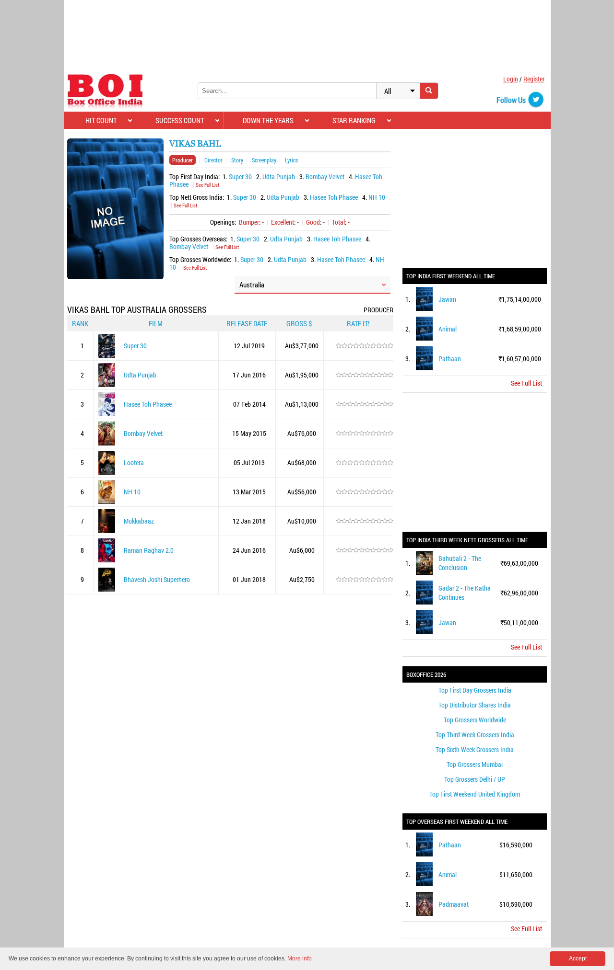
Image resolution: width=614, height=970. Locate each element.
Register (533, 78)
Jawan (447, 299)
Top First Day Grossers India (474, 690)
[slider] (364, 346)
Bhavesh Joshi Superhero (157, 579)
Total (338, 222)
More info (299, 958)
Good (313, 222)
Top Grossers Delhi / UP (474, 779)
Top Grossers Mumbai (475, 764)
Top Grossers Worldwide (475, 719)
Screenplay (264, 160)
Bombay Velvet (325, 176)
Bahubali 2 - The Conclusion (459, 563)
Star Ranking (354, 120)
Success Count (179, 120)
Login (510, 78)
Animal (447, 328)
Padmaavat (453, 904)
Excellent (282, 222)
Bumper (249, 222)
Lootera (134, 462)
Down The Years (268, 120)
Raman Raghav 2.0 (149, 550)
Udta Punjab (278, 176)
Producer (182, 160)
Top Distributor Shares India (474, 704)
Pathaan (449, 358)
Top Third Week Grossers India (475, 734)
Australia (251, 284)
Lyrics (291, 160)
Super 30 (240, 176)
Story (237, 160)
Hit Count (101, 120)
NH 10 (376, 197)
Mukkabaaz (139, 520)
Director (213, 160)
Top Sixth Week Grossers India (475, 749)
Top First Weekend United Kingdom (474, 794)
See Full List (207, 184)
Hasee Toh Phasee (334, 197)
